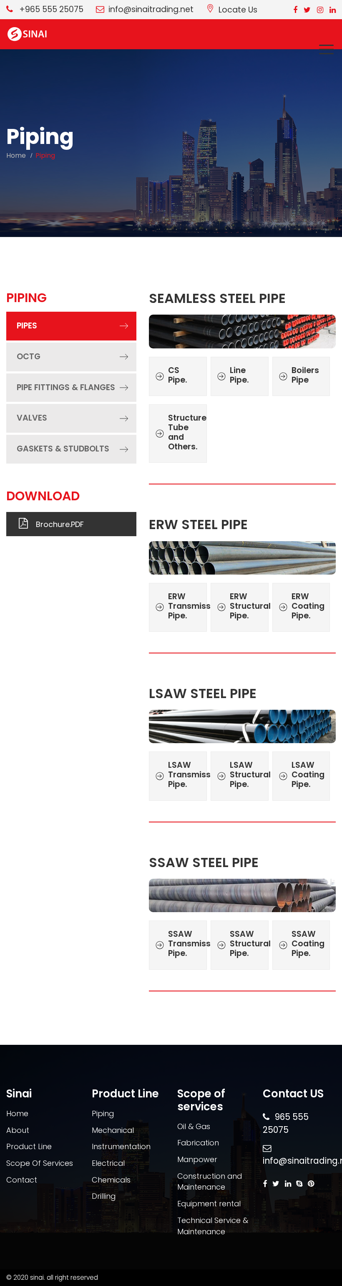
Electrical (108, 1163)
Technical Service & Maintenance (212, 1226)
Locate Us (238, 9)
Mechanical (113, 1130)
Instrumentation (121, 1146)
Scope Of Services (39, 1163)
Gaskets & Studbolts (63, 448)
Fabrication (198, 1142)
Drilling (104, 1196)
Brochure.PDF (60, 524)
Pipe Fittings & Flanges (66, 387)
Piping (103, 1113)
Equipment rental (209, 1203)
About (17, 1130)
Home (16, 155)
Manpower (197, 1159)
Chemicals (111, 1180)
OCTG (28, 356)
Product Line (29, 1146)
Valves (32, 418)
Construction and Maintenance (209, 1182)
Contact (21, 1180)
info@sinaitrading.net (151, 9)
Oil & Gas (193, 1126)
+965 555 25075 (50, 9)
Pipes (27, 325)
